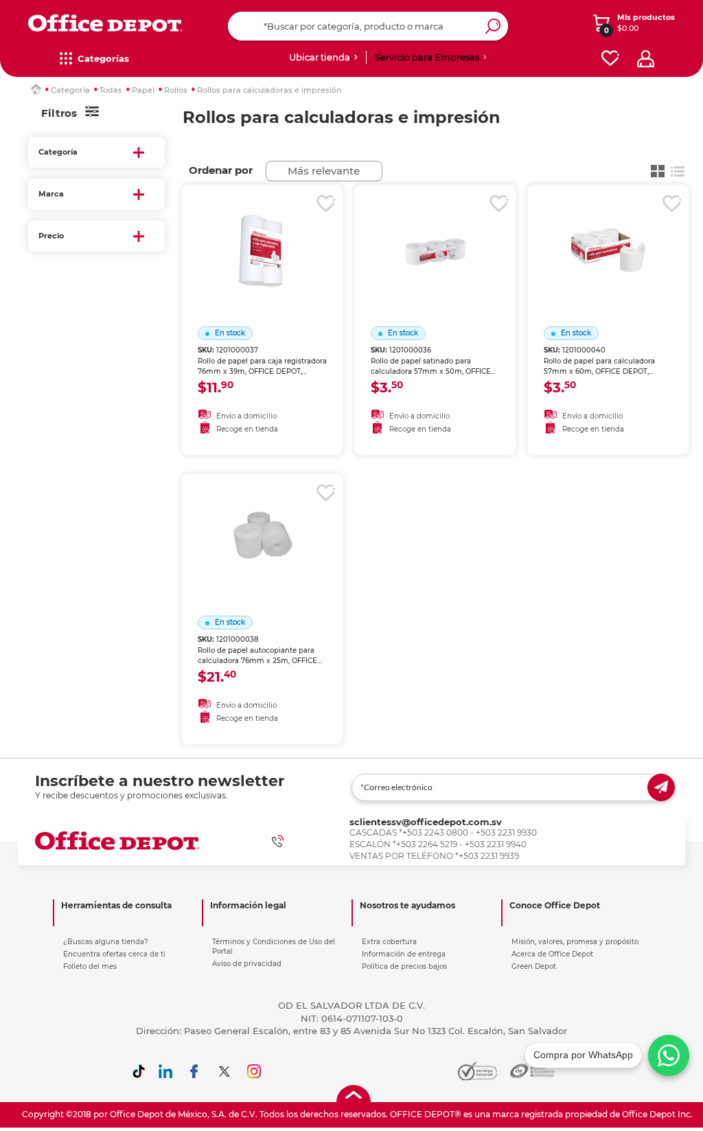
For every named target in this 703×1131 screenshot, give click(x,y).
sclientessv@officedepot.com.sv (425, 821)
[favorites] (610, 58)
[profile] (645, 58)
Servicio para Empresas (427, 57)
